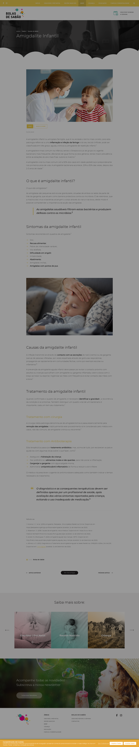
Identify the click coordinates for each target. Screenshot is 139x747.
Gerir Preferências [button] (103, 743)
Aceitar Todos (130, 743)
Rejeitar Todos (116, 743)
